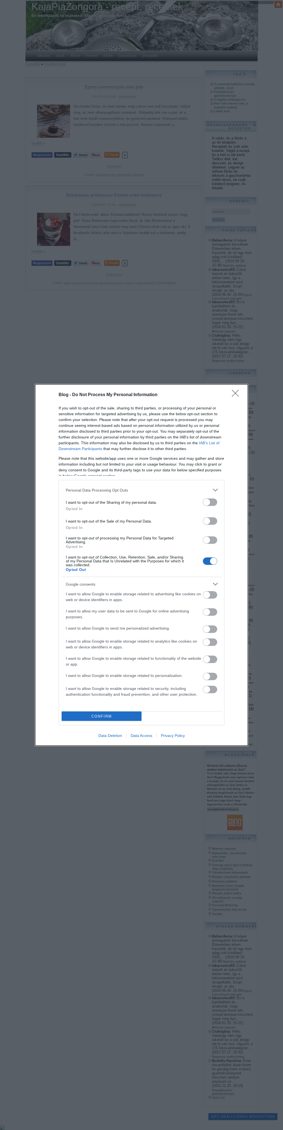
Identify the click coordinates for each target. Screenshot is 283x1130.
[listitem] (141, 490)
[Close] (237, 395)
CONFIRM (101, 716)
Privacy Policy (173, 735)
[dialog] (141, 565)
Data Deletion (110, 735)
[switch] (210, 502)
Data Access (141, 735)
